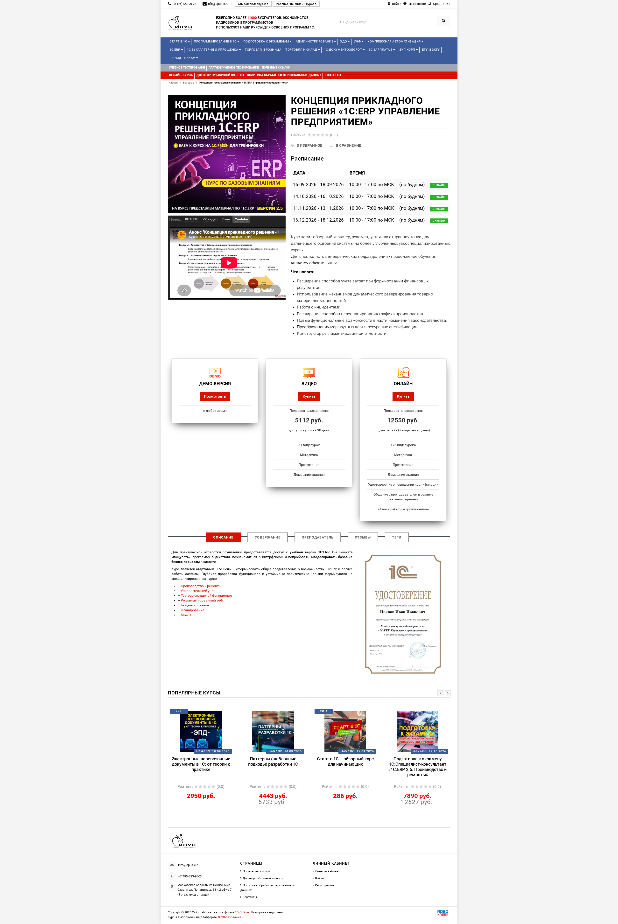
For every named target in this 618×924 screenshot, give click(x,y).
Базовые (190, 82)
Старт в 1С (178, 41)
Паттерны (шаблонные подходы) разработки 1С (273, 761)
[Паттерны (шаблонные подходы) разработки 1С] (273, 731)
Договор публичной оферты (263, 878)
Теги (396, 537)
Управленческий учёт (198, 591)
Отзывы (363, 537)
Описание (223, 537)
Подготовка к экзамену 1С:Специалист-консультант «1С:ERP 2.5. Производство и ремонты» (417, 766)
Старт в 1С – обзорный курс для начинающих (345, 761)
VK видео (210, 219)
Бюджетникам (182, 58)
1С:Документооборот (343, 49)
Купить (309, 396)
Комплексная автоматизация (394, 41)
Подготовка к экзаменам (266, 41)
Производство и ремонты (201, 586)
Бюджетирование (195, 605)
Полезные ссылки (256, 871)
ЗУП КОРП (407, 49)
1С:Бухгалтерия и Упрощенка (213, 49)
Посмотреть (215, 396)
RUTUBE (191, 219)
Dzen (226, 219)
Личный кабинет (327, 871)
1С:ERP (175, 49)
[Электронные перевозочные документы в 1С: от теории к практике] (201, 731)
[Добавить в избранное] (193, 713)
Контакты (250, 897)
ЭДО (344, 41)
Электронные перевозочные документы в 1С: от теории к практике (201, 764)
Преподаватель (318, 537)
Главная (174, 82)
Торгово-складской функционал (206, 595)
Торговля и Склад (301, 49)
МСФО (186, 615)
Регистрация (324, 885)
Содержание (268, 537)
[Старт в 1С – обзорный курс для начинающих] (345, 731)
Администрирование (315, 41)
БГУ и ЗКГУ (431, 49)
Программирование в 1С (215, 41)
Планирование (192, 610)
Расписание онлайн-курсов (296, 4)
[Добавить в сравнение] (208, 713)
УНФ (358, 41)
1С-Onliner (242, 912)
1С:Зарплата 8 (381, 49)
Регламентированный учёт (202, 600)
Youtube (241, 219)
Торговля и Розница (263, 49)
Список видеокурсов (253, 4)
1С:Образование (229, 917)
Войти (319, 878)
